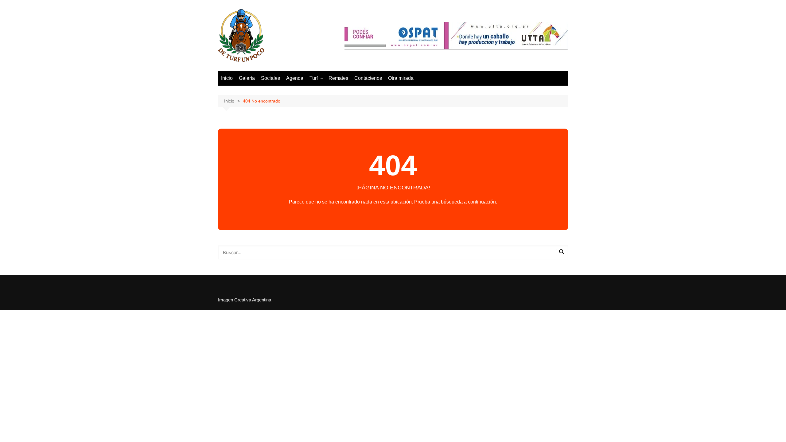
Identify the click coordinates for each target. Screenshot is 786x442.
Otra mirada (401, 78)
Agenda (294, 78)
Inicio (227, 78)
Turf (313, 78)
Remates (338, 78)
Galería (247, 78)
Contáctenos (368, 78)
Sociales (270, 78)
